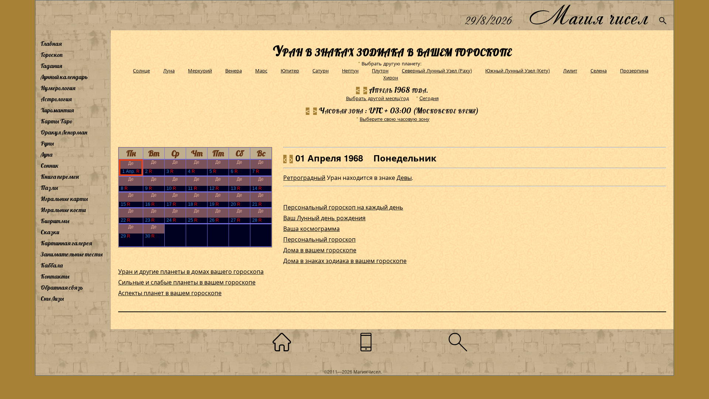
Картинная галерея (66, 243)
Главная (51, 43)
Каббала (52, 265)
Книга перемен (60, 176)
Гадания (51, 65)
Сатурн (320, 70)
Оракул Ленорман (64, 132)
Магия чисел (588, 15)
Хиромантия (57, 110)
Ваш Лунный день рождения (324, 218)
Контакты (55, 276)
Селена (598, 70)
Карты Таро (56, 121)
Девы (404, 177)
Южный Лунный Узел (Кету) (517, 70)
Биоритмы (55, 221)
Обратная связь (62, 287)
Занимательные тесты (72, 254)
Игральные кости (63, 210)
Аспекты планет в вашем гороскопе (170, 293)
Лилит (570, 70)
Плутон (380, 70)
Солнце (141, 70)
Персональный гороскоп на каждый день (343, 207)
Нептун (350, 70)
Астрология (56, 99)
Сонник (50, 165)
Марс (261, 70)
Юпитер (290, 70)
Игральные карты (64, 198)
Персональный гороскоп (319, 239)
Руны (47, 143)
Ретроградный (304, 177)
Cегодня (429, 98)
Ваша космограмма (311, 228)
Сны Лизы (52, 298)
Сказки (50, 232)
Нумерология (58, 88)
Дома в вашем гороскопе (319, 250)
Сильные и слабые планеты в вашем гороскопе (187, 282)
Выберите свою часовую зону (394, 118)
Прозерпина (634, 70)
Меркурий (200, 70)
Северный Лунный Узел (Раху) (437, 70)
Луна (46, 154)
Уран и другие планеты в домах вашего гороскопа (191, 271)
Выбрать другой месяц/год (377, 98)
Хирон (390, 77)
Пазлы (49, 187)
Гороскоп (52, 54)
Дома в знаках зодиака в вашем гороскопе (345, 260)
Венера (233, 70)
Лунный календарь (64, 77)
